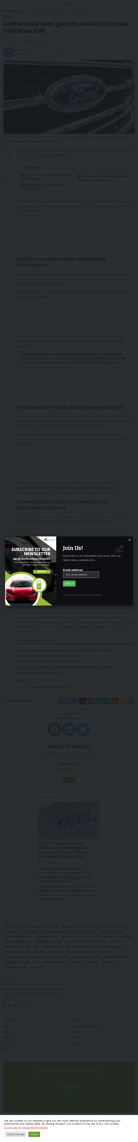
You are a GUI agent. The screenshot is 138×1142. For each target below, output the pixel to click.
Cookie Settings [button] (15, 1134)
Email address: (73, 570)
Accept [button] (34, 1134)
